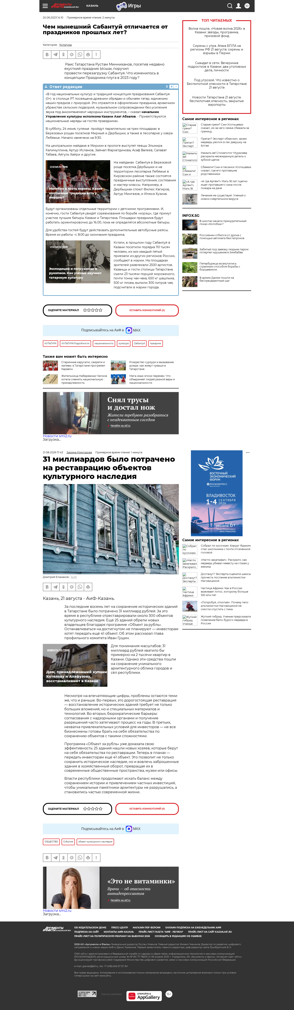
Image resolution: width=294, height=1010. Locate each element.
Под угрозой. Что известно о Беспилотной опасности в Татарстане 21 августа (217, 83)
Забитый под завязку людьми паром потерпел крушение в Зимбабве (224, 251)
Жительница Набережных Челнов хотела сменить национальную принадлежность (84, 379)
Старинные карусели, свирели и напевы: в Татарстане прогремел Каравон (83, 366)
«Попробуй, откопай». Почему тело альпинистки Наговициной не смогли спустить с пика (224, 606)
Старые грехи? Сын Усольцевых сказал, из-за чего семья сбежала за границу (225, 128)
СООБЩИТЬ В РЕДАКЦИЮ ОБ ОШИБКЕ (178, 936)
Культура (65, 44)
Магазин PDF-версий (146, 927)
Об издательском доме (90, 927)
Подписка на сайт (86, 932)
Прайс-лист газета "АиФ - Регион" (161, 932)
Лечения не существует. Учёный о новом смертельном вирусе (223, 197)
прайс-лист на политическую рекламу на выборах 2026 (112, 936)
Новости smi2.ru (57, 436)
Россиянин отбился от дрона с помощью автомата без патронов (222, 237)
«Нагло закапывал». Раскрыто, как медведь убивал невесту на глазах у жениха (225, 563)
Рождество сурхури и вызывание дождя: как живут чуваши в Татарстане (151, 366)
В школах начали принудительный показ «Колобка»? (223, 223)
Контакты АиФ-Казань (119, 932)
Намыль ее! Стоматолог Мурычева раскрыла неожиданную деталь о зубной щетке (224, 156)
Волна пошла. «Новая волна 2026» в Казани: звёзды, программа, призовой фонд (217, 32)
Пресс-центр (119, 927)
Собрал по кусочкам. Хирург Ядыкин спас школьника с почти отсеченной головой (226, 549)
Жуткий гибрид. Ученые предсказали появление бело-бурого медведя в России (226, 620)
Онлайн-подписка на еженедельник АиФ (193, 927)
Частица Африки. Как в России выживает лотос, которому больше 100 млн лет (224, 592)
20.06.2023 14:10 (53, 17)
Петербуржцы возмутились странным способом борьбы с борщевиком (220, 266)
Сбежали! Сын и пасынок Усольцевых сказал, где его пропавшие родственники (226, 170)
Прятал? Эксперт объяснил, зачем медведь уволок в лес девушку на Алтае (224, 142)
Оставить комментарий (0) (147, 310)
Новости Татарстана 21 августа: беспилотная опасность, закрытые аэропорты (217, 101)
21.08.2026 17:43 (53, 452)
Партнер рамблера (111, 994)
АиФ (74, 577)
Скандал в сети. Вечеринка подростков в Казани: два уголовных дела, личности (217, 66)
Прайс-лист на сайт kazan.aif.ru (210, 932)
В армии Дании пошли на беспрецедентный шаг (217, 279)
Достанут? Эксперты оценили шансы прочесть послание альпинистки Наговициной (226, 577)
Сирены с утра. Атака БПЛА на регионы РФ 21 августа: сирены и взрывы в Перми (216, 49)
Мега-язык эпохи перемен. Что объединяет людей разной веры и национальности (152, 379)
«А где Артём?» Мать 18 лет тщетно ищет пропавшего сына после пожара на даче (224, 185)
